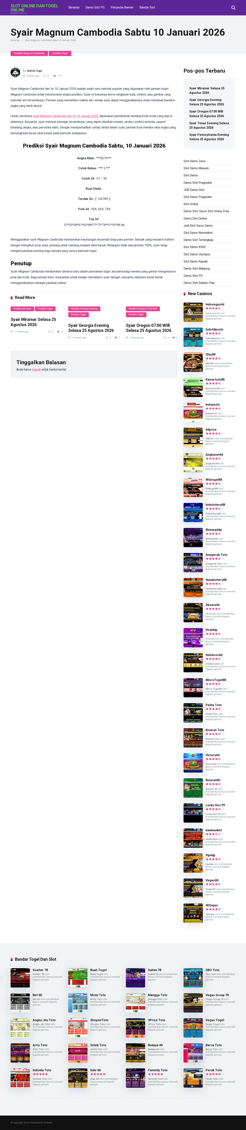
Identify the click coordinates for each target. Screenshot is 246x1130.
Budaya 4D (155, 1045)
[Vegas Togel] (193, 1036)
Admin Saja (34, 71)
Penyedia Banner (122, 7)
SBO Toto (212, 970)
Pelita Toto (214, 705)
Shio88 (210, 354)
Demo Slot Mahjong (197, 268)
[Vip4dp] (193, 871)
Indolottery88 (215, 505)
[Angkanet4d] (193, 471)
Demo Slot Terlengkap (198, 240)
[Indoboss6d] (193, 671)
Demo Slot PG (95, 7)
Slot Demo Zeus (194, 161)
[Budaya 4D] (135, 1061)
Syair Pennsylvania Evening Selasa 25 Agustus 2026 (209, 137)
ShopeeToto (99, 1020)
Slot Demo (191, 175)
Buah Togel (98, 970)
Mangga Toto (157, 995)
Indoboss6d (214, 655)
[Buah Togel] (77, 986)
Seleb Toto (98, 1045)
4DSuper (212, 905)
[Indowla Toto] (20, 1086)
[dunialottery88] (193, 596)
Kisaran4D (213, 780)
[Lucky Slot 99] (193, 821)
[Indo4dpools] (193, 346)
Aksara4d (212, 605)
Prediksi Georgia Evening (84, 308)
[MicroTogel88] (193, 696)
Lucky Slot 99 (215, 805)
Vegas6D (212, 880)
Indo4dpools (214, 329)
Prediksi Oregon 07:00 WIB (143, 308)
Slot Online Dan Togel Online (34, 7)
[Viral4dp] (193, 646)
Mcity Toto (98, 995)
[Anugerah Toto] (193, 571)
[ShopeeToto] (77, 1036)
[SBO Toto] (193, 986)
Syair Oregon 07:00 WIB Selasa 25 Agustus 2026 (148, 328)
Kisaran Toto (215, 730)
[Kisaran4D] (193, 796)
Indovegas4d (215, 304)
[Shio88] (193, 371)
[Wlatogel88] (193, 496)
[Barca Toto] (193, 1061)
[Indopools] (193, 421)
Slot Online (191, 204)
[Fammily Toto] (135, 1086)
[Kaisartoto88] (193, 396)
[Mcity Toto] (77, 1011)
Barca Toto (214, 1045)
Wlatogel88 (214, 480)
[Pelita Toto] (193, 721)
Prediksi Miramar (22, 308)
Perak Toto (214, 1070)
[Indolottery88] (193, 521)
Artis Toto (40, 1045)
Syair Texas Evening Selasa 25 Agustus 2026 (209, 125)
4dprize (211, 429)
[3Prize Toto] (135, 1036)
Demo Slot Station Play (199, 283)
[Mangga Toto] (135, 1011)
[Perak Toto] (193, 1086)
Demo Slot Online (195, 218)
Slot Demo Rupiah (196, 261)
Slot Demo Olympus (197, 254)
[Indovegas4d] (193, 321)
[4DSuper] (193, 922)
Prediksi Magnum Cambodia (29, 53)
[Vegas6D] (193, 896)
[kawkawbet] (193, 846)
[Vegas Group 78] (193, 1011)
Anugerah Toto (217, 555)
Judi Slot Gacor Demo (198, 225)
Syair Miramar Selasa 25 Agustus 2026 (33, 322)
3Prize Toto (156, 1020)
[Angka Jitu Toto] (20, 1036)
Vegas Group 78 (217, 995)
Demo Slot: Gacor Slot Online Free (206, 211)
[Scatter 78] (20, 986)
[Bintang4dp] (193, 546)
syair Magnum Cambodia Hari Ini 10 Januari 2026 (65, 116)
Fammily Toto (158, 1070)
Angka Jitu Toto (44, 1020)
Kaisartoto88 (215, 379)
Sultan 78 (154, 970)
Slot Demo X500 (195, 247)
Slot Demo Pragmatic (198, 197)
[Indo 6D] (77, 1086)
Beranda (73, 7)
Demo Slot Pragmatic (198, 183)
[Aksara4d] (193, 621)
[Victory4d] (193, 771)
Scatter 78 (40, 970)
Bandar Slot (147, 7)
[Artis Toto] (20, 1061)
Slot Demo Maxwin (196, 168)
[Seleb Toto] (77, 1061)
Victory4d (212, 755)
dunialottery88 (216, 580)
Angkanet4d (214, 454)
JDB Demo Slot (194, 190)
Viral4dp (211, 630)
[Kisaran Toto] (193, 746)
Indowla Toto (42, 1070)
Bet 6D (37, 995)
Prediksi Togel (60, 53)
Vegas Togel (215, 1020)
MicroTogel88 (216, 680)
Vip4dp (210, 855)
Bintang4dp (214, 530)
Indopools (213, 404)
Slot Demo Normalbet (198, 233)
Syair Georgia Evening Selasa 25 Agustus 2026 (91, 328)
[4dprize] (193, 446)
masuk (36, 369)
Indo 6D (95, 1070)
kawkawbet (214, 830)
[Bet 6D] (20, 1011)
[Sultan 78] (135, 986)
